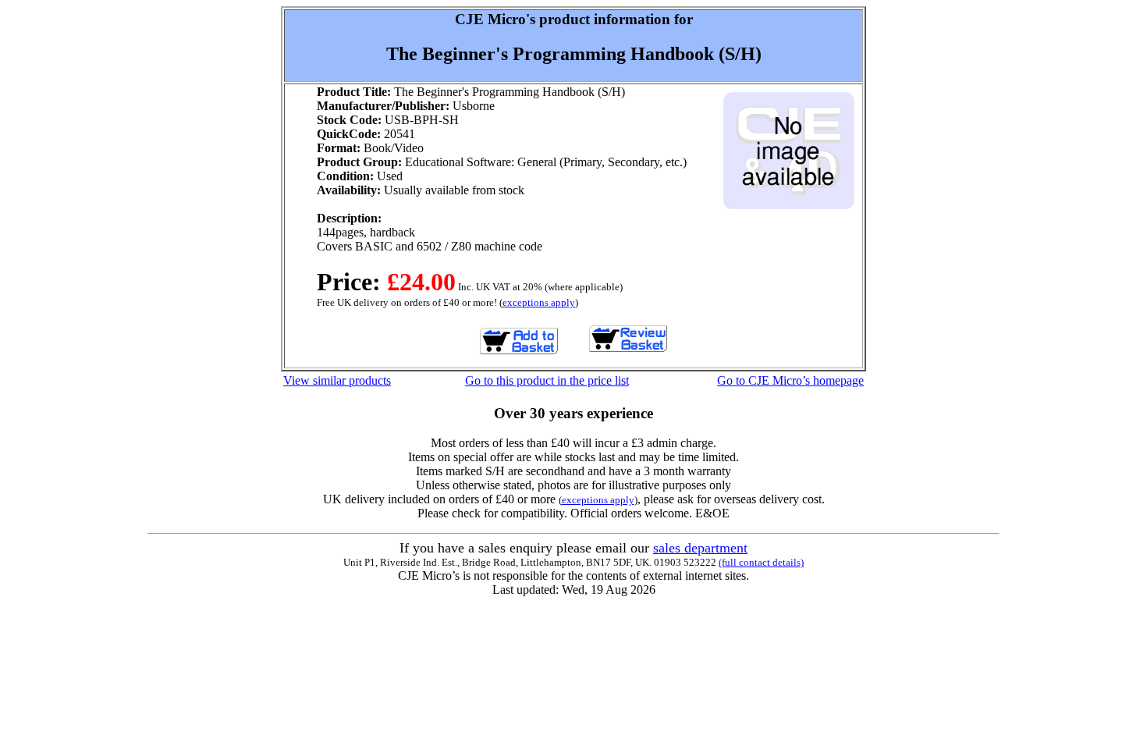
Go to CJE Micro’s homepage (790, 380)
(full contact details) (761, 562)
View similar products (337, 380)
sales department (700, 548)
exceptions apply (538, 302)
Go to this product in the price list (547, 380)
